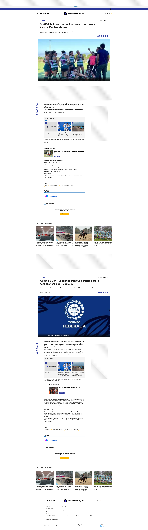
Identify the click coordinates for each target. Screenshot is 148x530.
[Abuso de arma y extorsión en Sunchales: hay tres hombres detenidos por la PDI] (78, 126)
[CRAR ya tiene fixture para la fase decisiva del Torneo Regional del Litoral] (103, 233)
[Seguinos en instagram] (51, 501)
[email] (105, 36)
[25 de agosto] (51, 126)
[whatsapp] (99, 36)
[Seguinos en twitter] (49, 501)
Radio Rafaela (53, 196)
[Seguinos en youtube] (47, 501)
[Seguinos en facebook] (54, 501)
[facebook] (101, 36)
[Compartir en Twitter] (103, 36)
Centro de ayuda (79, 524)
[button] (74, 79)
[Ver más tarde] (97, 36)
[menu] (37, 14)
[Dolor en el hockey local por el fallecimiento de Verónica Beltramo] (48, 153)
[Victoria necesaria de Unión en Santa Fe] (53, 390)
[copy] (107, 36)
